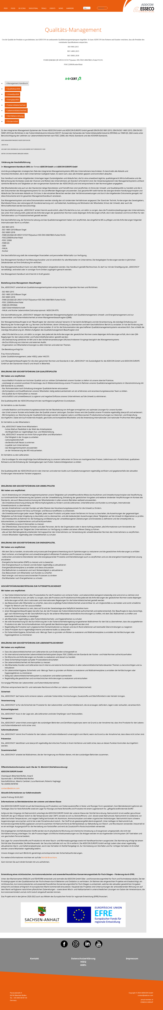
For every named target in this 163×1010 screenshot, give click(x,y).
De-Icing (22, 8)
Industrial (33, 8)
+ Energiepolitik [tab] (12, 99)
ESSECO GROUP (147, 1002)
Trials (43, 8)
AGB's (83, 964)
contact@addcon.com (10, 788)
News (61, 8)
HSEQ (83, 961)
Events (52, 8)
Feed (6, 8)
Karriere (70, 8)
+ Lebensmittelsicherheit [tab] (16, 110)
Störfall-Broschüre (49, 857)
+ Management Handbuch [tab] (17, 83)
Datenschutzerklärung (83, 958)
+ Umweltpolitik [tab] (12, 94)
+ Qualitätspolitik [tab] (13, 89)
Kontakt (34, 958)
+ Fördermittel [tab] (12, 121)
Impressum (132, 958)
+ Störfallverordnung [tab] (15, 116)
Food (13, 8)
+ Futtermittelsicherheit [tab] (16, 105)
